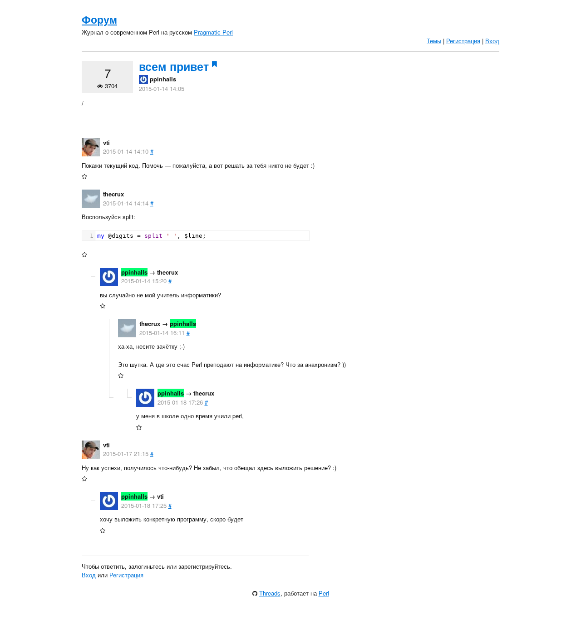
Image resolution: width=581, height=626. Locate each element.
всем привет (174, 66)
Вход (492, 40)
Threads (270, 593)
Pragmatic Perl (213, 32)
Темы (434, 40)
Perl (324, 593)
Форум (99, 19)
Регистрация (463, 40)
